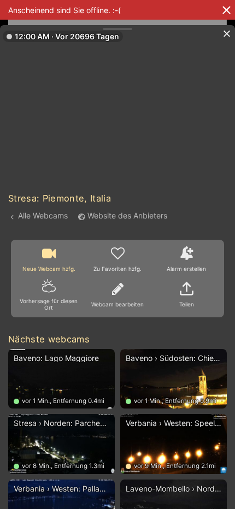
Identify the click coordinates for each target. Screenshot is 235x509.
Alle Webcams (43, 215)
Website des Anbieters (127, 215)
